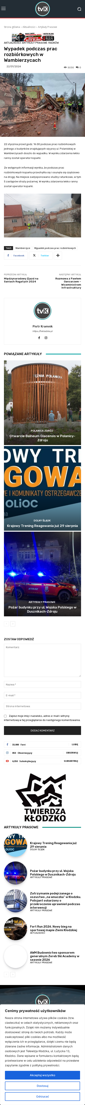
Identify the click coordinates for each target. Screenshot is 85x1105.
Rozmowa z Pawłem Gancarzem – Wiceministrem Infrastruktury (68, 283)
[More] (58, 256)
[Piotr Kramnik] (42, 311)
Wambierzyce (22, 247)
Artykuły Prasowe (47, 27)
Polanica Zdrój (42, 430)
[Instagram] (45, 337)
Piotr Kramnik (43, 326)
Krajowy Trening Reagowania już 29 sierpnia (42, 526)
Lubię (75, 744)
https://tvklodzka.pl (42, 331)
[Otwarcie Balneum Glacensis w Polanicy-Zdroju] (42, 402)
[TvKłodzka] (42, 9)
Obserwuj (72, 752)
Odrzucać (42, 1096)
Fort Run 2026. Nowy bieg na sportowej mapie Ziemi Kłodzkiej (53, 928)
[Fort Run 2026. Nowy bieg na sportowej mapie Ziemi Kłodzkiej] (15, 928)
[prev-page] (6, 623)
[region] (42, 1054)
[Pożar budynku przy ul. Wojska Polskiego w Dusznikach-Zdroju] (42, 574)
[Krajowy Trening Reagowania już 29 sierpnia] (42, 488)
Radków (53, 42)
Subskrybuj (71, 760)
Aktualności (29, 27)
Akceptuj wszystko (42, 1075)
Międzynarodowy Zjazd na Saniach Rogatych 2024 (21, 280)
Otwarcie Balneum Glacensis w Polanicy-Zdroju (42, 438)
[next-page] (12, 623)
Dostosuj (42, 1085)
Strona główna (12, 27)
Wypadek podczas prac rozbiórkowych (55, 247)
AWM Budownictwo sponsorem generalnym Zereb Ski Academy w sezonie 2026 (54, 956)
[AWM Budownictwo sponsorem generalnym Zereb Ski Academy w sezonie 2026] (15, 956)
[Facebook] (39, 337)
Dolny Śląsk (42, 520)
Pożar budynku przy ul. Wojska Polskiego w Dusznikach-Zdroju (42, 609)
